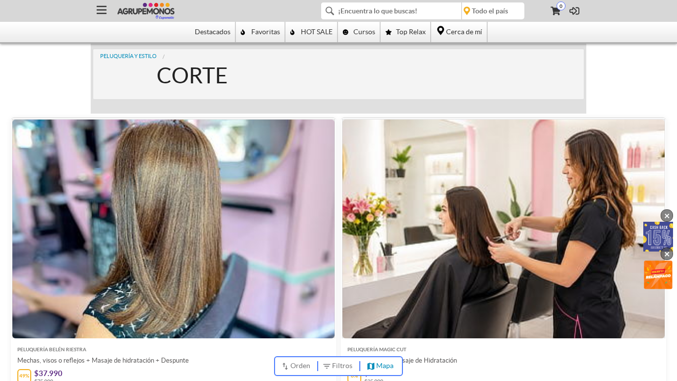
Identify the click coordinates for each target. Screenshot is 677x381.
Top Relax (411, 32)
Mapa (385, 366)
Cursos (364, 32)
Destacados (212, 32)
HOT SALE (317, 32)
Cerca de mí (464, 32)
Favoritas (265, 32)
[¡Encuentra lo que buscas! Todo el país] (422, 10)
